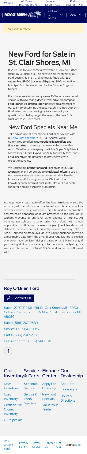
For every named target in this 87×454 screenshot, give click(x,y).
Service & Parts (31, 373)
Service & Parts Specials (30, 399)
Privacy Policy (23, 444)
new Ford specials (24, 137)
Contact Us (21, 298)
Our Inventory (14, 373)
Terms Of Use (36, 444)
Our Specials (13, 420)
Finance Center (50, 373)
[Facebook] (8, 351)
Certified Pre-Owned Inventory (13, 409)
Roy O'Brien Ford (8, 444)
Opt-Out (59, 444)
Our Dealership (72, 373)
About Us (67, 384)
